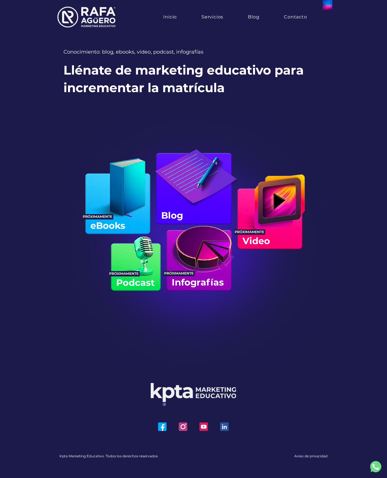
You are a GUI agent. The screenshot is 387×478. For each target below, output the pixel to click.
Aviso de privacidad (311, 456)
